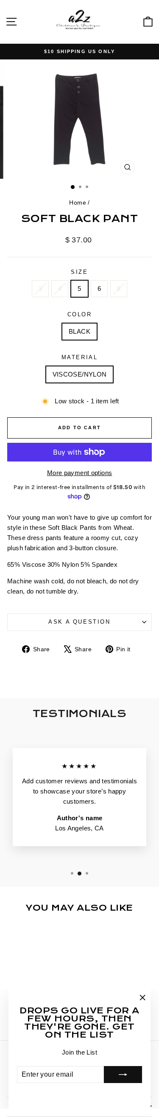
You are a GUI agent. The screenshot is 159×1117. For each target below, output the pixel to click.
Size (79, 272)
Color (79, 314)
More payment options (79, 472)
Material (79, 357)
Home (77, 202)
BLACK (79, 331)
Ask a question (79, 622)
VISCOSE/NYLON (80, 374)
